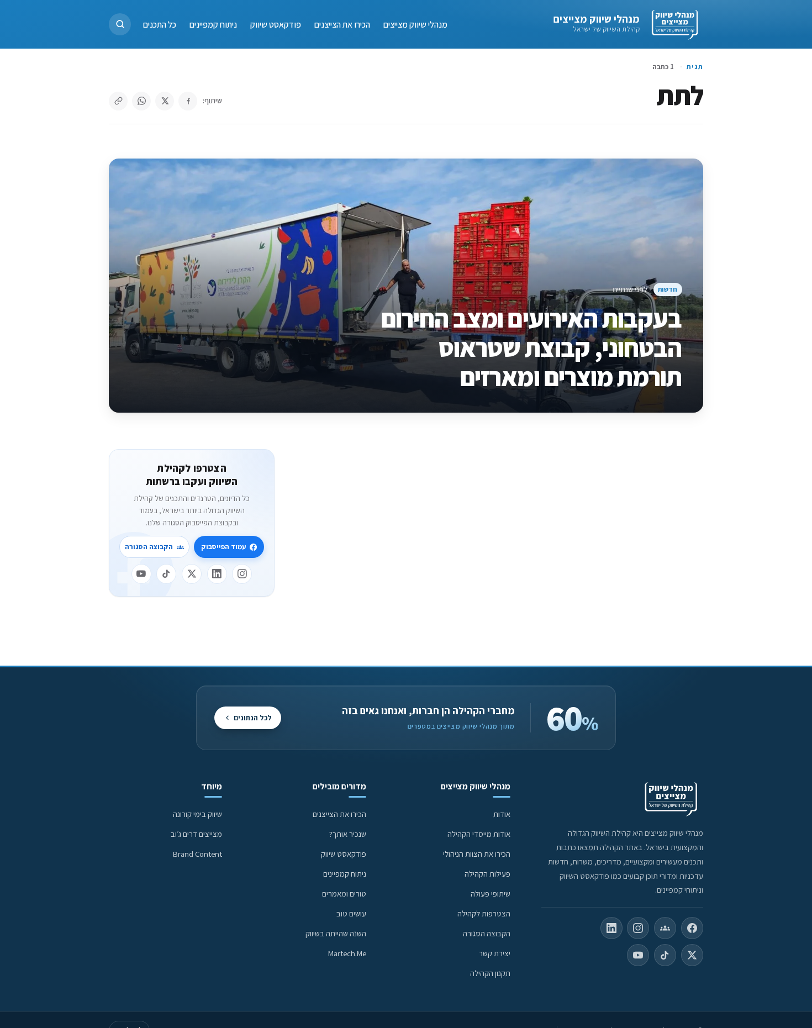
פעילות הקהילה (487, 873)
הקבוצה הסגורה (149, 546)
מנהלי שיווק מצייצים (596, 19)
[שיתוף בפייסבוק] (187, 101)
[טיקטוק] (166, 574)
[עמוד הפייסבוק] (692, 928)
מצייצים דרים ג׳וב (196, 834)
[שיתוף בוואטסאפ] (141, 101)
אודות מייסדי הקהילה (478, 834)
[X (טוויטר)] (692, 955)
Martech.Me (347, 953)
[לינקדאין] (217, 574)
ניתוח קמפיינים (213, 24)
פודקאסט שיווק (275, 24)
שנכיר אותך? (347, 834)
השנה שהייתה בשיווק (335, 933)
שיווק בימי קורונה (197, 814)
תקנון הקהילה (490, 973)
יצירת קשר (494, 953)
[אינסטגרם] (242, 574)
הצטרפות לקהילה (483, 913)
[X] (192, 574)
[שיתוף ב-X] (164, 101)
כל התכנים (159, 24)
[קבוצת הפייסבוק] (665, 928)
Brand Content (197, 853)
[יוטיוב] (141, 574)
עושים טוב (351, 913)
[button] (120, 24)
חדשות (667, 289)
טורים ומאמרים (344, 893)
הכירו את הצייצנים (342, 24)
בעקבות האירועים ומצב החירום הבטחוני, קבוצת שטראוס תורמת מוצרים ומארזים (531, 347)
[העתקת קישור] (118, 101)
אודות (501, 814)
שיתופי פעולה (490, 893)
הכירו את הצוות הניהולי (476, 853)
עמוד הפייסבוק (223, 546)
